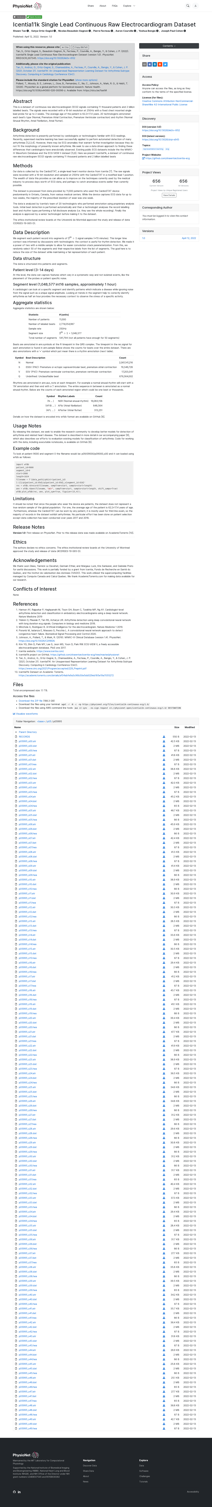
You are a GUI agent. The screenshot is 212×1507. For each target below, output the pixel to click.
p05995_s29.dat (28, 1147)
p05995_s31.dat (27, 1174)
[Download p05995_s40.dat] (164, 1299)
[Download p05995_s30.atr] (164, 1156)
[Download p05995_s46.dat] (164, 1382)
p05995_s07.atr (27, 838)
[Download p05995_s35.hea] (164, 1234)
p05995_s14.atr (27, 935)
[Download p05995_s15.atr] (164, 949)
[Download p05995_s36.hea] (164, 1248)
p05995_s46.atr (27, 1377)
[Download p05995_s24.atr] (164, 1073)
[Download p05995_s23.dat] (164, 1064)
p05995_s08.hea (28, 861)
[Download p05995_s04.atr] (164, 796)
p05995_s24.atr (27, 1073)
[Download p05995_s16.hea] (164, 972)
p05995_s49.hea (28, 1428)
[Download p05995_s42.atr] (164, 1322)
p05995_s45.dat (28, 1368)
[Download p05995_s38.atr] (164, 1267)
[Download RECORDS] (164, 736)
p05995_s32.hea (28, 1193)
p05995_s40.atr (27, 1294)
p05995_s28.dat (28, 1133)
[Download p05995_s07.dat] (164, 842)
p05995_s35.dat (28, 1230)
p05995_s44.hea (28, 1359)
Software (143, 1471)
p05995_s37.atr (27, 1253)
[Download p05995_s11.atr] (164, 893)
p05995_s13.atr (27, 921)
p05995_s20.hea (28, 1027)
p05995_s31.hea (27, 1179)
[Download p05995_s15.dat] (164, 953)
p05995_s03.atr (27, 782)
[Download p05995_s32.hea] (164, 1193)
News (85, 1481)
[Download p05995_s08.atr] (164, 852)
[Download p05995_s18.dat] (164, 995)
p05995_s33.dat (28, 1202)
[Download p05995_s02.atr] (164, 769)
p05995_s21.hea (27, 1041)
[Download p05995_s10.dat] (164, 884)
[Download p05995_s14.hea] (164, 944)
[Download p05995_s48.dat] (164, 1410)
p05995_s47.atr (27, 1391)
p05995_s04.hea (28, 805)
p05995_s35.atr (27, 1225)
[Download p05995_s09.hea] (164, 875)
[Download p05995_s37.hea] (164, 1262)
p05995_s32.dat (28, 1188)
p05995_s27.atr (27, 1114)
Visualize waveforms (26, 713)
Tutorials (143, 1481)
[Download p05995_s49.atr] (164, 1419)
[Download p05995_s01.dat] (164, 759)
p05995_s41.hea (27, 1317)
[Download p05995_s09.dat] (164, 870)
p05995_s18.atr (27, 990)
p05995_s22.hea (28, 1054)
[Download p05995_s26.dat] (164, 1105)
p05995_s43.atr (27, 1336)
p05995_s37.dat (27, 1257)
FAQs (115, 5)
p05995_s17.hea (27, 985)
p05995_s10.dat (27, 884)
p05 (49, 721)
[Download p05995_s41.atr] (164, 1308)
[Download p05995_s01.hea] (164, 764)
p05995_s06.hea (28, 833)
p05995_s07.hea (27, 847)
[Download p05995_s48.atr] (164, 1405)
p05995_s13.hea (27, 930)
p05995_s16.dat (27, 967)
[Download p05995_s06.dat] (164, 829)
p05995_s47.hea (27, 1400)
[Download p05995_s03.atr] (164, 782)
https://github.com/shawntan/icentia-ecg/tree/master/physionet (84, 654)
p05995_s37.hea (27, 1262)
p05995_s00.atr (27, 741)
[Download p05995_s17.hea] (164, 985)
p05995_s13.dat (27, 925)
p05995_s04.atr (27, 796)
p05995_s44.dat (28, 1354)
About (103, 5)
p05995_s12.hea (27, 916)
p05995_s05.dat (28, 815)
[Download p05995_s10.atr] (164, 879)
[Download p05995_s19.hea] (164, 1013)
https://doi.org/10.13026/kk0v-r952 (56, 58)
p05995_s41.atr (27, 1308)
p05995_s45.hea (28, 1373)
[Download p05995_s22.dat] (164, 1050)
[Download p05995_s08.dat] (164, 856)
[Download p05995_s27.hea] (164, 1124)
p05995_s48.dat (28, 1410)
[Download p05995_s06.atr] (164, 824)
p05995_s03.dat (28, 787)
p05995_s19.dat (27, 1008)
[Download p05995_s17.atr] (164, 976)
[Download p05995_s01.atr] (164, 755)
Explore (127, 5)
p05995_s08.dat (28, 856)
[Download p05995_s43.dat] (164, 1341)
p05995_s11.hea (27, 902)
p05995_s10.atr (27, 879)
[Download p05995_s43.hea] (164, 1345)
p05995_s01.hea (27, 764)
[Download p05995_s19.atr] (164, 1004)
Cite (66, 47)
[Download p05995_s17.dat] (164, 981)
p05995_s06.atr (27, 824)
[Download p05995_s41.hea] (164, 1317)
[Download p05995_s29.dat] (164, 1147)
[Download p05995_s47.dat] (164, 1396)
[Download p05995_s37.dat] (164, 1258)
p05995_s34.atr (27, 1211)
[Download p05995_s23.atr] (164, 1059)
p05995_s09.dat (28, 870)
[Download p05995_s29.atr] (164, 1142)
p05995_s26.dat (27, 1105)
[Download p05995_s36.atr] (164, 1239)
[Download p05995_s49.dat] (164, 1424)
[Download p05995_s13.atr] (164, 921)
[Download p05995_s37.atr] (164, 1253)
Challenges (144, 1476)
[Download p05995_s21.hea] (164, 1041)
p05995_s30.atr (27, 1156)
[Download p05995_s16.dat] (164, 967)
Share (91, 5)
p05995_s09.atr (27, 865)
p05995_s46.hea (28, 1387)
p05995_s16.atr (27, 962)
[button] (144, 64)
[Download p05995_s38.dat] (164, 1271)
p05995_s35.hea (28, 1234)
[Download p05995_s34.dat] (164, 1216)
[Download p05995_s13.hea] (164, 930)
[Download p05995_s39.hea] (164, 1290)
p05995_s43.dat (28, 1340)
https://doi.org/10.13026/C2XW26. (37, 640)
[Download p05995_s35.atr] (164, 1225)
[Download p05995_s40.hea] (164, 1304)
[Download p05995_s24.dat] (164, 1078)
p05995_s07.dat (27, 842)
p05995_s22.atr (27, 1045)
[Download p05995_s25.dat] (164, 1091)
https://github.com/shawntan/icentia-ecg (167, 158)
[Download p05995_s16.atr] (164, 962)
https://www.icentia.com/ (50, 651)
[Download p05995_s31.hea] (164, 1179)
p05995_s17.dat (27, 981)
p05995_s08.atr (27, 851)
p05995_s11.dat (27, 898)
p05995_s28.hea (28, 1137)
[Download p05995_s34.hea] (164, 1221)
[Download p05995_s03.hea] (164, 792)
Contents (168, 45)
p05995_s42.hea (28, 1331)
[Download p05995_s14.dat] (164, 939)
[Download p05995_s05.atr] (164, 810)
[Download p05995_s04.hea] (164, 806)
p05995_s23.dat (28, 1064)
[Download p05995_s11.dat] (164, 898)
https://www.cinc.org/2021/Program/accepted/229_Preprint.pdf (53, 668)
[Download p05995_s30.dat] (164, 1161)
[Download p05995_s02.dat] (164, 773)
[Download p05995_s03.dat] (164, 787)
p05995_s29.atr (27, 1142)
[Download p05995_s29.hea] (164, 1151)
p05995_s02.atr (27, 768)
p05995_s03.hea (28, 792)
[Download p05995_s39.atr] (164, 1281)
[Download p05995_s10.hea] (164, 889)
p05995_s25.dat (28, 1091)
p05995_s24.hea (28, 1082)
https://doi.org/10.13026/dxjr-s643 (160, 139)
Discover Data (90, 1465)
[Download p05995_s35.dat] (164, 1230)
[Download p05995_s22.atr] (164, 1045)
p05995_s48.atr (27, 1405)
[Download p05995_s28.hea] (164, 1138)
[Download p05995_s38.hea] (164, 1276)
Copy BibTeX (81, 47)
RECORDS (24, 736)
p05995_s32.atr (27, 1184)
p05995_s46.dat (28, 1382)
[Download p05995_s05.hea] (164, 819)
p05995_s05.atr (27, 810)
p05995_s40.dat (28, 1299)
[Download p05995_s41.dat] (164, 1313)
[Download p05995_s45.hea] (164, 1373)
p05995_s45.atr (27, 1363)
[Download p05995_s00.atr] (164, 741)
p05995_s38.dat (28, 1271)
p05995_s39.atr (27, 1280)
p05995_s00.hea (28, 750)
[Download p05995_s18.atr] (164, 990)
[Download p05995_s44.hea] (164, 1359)
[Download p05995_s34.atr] (164, 1211)
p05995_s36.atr (27, 1239)
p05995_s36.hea (28, 1248)
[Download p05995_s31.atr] (164, 1170)
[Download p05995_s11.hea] (164, 902)
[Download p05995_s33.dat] (164, 1202)
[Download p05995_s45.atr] (164, 1364)
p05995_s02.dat (28, 773)
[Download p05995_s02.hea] (164, 778)
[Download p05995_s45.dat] (164, 1368)
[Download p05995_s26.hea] (164, 1110)
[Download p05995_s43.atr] (164, 1336)
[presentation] (72, 238)
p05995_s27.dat (27, 1119)
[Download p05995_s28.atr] (164, 1128)
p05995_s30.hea (28, 1165)
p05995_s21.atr (27, 1031)
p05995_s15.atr (27, 948)
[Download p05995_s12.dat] (164, 912)
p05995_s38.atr (27, 1267)
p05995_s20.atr (27, 1018)
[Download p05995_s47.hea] (164, 1401)
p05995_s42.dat (28, 1327)
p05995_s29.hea (28, 1151)
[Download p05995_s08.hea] (164, 861)
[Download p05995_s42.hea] (164, 1331)
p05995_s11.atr (27, 893)
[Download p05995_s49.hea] (164, 1428)
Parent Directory (28, 732)
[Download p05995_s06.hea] (164, 833)
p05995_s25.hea (28, 1096)
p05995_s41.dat (27, 1313)
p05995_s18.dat (27, 994)
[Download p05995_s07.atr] (164, 838)
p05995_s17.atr (27, 976)
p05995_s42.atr (27, 1322)
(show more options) (86, 80)
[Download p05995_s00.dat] (164, 746)
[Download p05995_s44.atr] (164, 1350)
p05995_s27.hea (27, 1124)
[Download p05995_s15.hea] (164, 958)
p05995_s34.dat (28, 1216)
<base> (41, 721)
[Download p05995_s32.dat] (164, 1188)
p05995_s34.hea (28, 1220)
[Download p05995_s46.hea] (164, 1387)
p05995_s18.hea (27, 999)
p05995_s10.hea (27, 888)
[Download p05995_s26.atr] (164, 1101)
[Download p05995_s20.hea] (164, 1027)
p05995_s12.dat (27, 911)
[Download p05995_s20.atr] (164, 1018)
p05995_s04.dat (28, 801)
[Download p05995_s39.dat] (164, 1285)
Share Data (88, 1471)
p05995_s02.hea (28, 778)
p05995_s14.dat (27, 939)
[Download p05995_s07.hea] (164, 847)
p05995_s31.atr (27, 1170)
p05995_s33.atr (27, 1197)
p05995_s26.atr (27, 1101)
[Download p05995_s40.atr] (164, 1294)
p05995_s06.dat (28, 828)
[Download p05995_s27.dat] (164, 1119)
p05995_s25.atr (27, 1087)
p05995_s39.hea (28, 1290)
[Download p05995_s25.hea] (164, 1096)
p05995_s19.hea (27, 1013)
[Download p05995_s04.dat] (164, 801)
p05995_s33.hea (28, 1207)
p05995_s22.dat (27, 1050)
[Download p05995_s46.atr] (164, 1377)
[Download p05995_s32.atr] (164, 1184)
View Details (169, 195)
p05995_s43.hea (28, 1345)
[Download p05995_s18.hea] (164, 999)
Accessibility (193, 1491)
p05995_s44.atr (27, 1350)
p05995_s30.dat (28, 1161)
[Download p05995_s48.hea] (164, 1414)
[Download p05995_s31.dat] (164, 1175)
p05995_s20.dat (28, 1022)
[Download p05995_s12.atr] (164, 907)
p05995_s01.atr (27, 755)
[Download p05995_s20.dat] (164, 1022)
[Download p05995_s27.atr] (164, 1115)
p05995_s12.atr (27, 907)
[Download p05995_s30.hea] (164, 1165)
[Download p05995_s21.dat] (164, 1036)
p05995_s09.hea (28, 875)
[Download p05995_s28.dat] (164, 1133)
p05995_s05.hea (28, 819)
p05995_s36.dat (28, 1244)
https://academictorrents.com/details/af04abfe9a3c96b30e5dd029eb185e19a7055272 (66, 675)
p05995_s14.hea (27, 944)
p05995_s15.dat (27, 953)
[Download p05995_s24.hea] (164, 1082)
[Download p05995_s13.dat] (164, 925)
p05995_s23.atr (27, 1059)
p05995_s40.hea (28, 1303)
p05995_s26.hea (28, 1110)
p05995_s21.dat (27, 1036)
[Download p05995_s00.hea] (164, 750)
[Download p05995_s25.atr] (164, 1087)
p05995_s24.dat (27, 1077)
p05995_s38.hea (28, 1276)
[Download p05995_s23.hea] (164, 1068)
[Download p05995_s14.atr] (164, 935)
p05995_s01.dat (27, 759)
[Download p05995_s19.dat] (164, 1008)
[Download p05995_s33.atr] (164, 1198)
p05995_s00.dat (28, 745)
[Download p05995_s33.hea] (164, 1207)
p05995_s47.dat (27, 1396)
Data (141, 1465)
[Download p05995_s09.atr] (164, 866)
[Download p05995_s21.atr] (164, 1032)
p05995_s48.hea (28, 1414)
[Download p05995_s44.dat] (164, 1354)
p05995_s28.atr (27, 1128)
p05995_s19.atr (27, 1004)
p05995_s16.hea (27, 971)
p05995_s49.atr (27, 1419)
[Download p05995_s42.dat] (164, 1327)
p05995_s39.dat (28, 1285)
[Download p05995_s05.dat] (164, 815)
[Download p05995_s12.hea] (164, 916)
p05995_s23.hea (28, 1068)
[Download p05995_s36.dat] (164, 1244)
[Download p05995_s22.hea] (164, 1055)
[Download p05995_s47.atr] (164, 1391)
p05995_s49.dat (28, 1423)
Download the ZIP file (30, 700)
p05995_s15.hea (27, 958)
